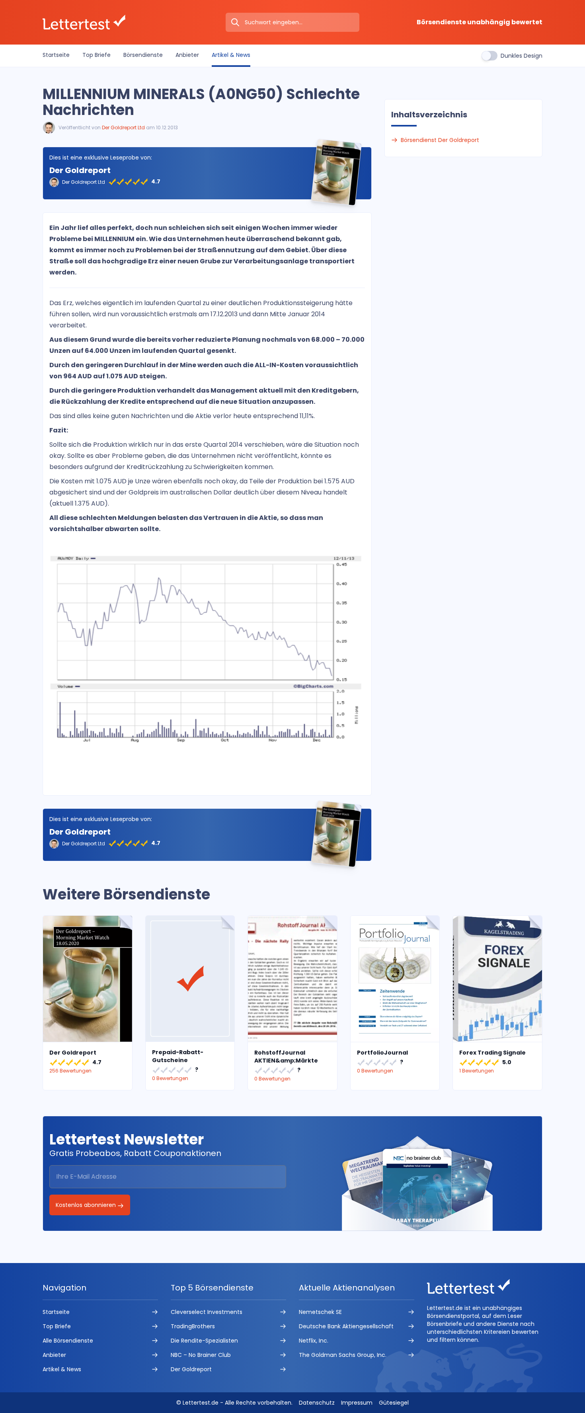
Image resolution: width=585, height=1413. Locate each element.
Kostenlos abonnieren (86, 1205)
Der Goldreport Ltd (123, 127)
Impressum (356, 1403)
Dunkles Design (521, 56)
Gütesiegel (394, 1403)
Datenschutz (317, 1403)
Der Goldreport (80, 170)
